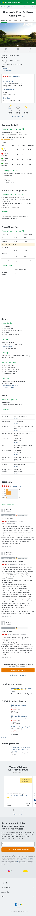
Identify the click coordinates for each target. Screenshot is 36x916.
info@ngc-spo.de (6, 346)
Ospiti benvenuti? (8, 90)
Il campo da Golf (8, 81)
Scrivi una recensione (18, 670)
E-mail (16, 418)
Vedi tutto (3, 738)
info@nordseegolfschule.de (9, 385)
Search (28, 2)
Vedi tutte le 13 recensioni (17, 675)
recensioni (17, 486)
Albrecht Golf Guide (13, 2)
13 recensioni (17, 76)
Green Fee (6, 98)
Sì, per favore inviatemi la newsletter (18, 849)
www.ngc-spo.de (6, 70)
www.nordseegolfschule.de (9, 387)
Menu (33, 2)
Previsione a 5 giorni (17, 116)
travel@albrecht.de (28, 858)
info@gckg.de (5, 68)
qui (18, 861)
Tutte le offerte (17, 814)
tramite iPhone (11, 523)
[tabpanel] (18, 792)
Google (9, 546)
